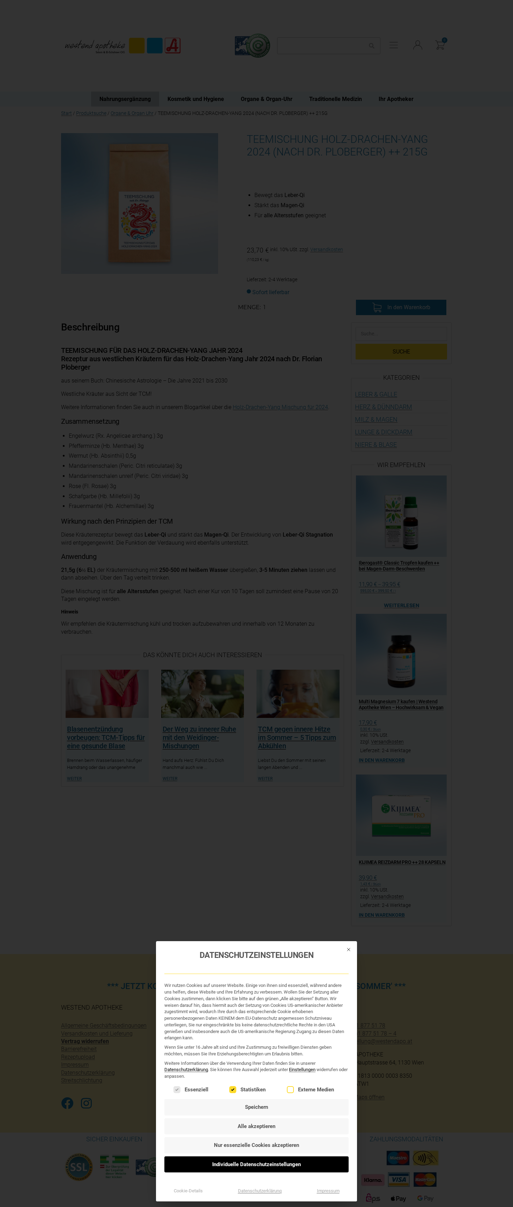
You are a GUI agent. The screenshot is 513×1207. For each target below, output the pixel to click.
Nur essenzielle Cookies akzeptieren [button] (256, 1145)
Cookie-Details (188, 1190)
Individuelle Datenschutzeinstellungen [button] (256, 1164)
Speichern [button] (256, 1107)
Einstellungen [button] (302, 1069)
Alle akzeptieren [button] (256, 1126)
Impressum (328, 1190)
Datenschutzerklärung (186, 1069)
